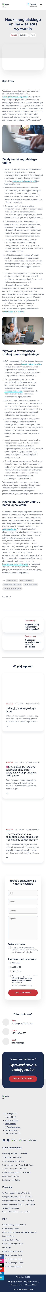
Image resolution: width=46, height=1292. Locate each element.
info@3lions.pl (18, 1043)
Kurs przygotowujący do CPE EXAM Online (18, 1200)
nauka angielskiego (26, 580)
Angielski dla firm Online (11, 1240)
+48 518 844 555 (19, 1033)
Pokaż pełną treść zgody (23, 985)
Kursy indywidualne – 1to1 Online (14, 1153)
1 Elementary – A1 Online (11, 1157)
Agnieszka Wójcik (32, 704)
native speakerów (9, 529)
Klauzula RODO (30, 1285)
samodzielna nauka (30, 585)
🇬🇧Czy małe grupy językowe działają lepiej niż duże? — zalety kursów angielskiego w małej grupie (21, 771)
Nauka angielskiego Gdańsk (12, 1244)
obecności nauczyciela (13, 391)
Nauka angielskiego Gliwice (12, 1251)
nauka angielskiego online (12, 585)
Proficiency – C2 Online (11, 1180)
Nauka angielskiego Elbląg (12, 1266)
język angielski (12, 580)
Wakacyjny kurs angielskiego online (21, 710)
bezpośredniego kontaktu (31, 364)
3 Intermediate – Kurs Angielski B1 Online (17, 1165)
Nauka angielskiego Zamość (12, 1263)
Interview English (8, 1236)
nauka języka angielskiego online (15, 97)
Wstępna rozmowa (23, 948)
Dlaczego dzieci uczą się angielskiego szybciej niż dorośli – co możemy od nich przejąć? (22, 837)
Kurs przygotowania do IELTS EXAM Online (18, 1204)
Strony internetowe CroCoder (23, 1289)
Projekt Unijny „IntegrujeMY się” (14, 1225)
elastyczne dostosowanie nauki (25, 181)
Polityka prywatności (15, 1281)
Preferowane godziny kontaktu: (22, 965)
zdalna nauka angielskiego (12, 589)
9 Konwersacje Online (10, 1229)
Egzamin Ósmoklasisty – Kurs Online (16, 1212)
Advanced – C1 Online (10, 1176)
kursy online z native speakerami (15, 564)
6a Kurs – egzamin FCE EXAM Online (16, 1193)
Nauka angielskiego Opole (12, 1255)
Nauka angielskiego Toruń (12, 1259)
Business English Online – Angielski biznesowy (19, 1232)
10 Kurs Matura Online (10, 1208)
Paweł (33, 35)
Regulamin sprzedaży (31, 1281)
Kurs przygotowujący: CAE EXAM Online (17, 1197)
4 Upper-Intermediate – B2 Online (15, 1169)
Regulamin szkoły (17, 1285)
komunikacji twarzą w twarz (13, 312)
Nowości (14, 35)
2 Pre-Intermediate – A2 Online (13, 1161)
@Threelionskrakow (12, 1127)
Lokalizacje (6, 1247)
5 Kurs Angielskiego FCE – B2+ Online (16, 1172)
